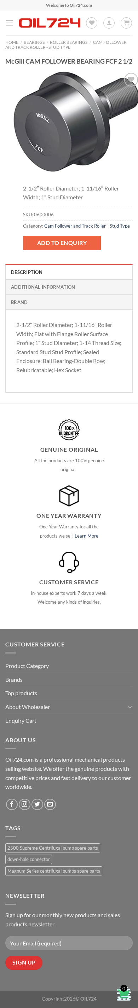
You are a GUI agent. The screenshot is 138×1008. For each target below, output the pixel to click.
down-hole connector (28, 859)
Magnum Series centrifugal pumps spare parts (53, 871)
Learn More (86, 536)
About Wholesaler (27, 706)
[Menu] (9, 22)
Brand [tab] (19, 302)
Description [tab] (26, 272)
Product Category (27, 665)
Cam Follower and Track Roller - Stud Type (66, 45)
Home (11, 42)
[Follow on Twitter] (37, 804)
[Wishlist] (91, 23)
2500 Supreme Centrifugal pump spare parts (52, 848)
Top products (21, 693)
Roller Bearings (68, 42)
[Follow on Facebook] (12, 804)
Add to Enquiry (62, 242)
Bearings (34, 42)
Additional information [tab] (43, 287)
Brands (14, 679)
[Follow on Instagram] (24, 804)
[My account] (109, 23)
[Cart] (126, 23)
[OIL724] (49, 23)
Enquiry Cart (20, 720)
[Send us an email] (50, 804)
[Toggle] (130, 707)
